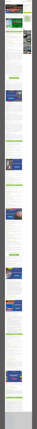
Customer (15, 3)
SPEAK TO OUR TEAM (14, 334)
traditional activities (19, 249)
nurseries (10, 266)
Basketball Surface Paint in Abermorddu (9, 415)
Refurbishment (28, 3)
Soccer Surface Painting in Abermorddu (9, 416)
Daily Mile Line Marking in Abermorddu (9, 414)
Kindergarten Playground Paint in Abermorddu (10, 420)
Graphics (19, 3)
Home (6, 3)
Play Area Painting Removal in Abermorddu (9, 427)
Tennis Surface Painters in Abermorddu (9, 417)
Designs (9, 3)
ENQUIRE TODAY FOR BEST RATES (14, 31)
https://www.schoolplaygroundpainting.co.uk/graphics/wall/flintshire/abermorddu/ (13, 391)
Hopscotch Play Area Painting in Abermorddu (10, 423)
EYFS (11, 266)
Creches (16, 266)
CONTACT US (14, 397)
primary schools (19, 298)
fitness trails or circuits (18, 80)
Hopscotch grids (7, 52)
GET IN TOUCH (14, 254)
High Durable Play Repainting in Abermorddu (10, 428)
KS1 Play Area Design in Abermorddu (9, 413)
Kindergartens (13, 266)
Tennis (6, 68)
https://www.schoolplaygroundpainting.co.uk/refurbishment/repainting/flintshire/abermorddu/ (14, 393)
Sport (12, 3)
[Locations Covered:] (5, 0)
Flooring (23, 3)
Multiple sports (7, 71)
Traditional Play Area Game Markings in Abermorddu (10, 422)
